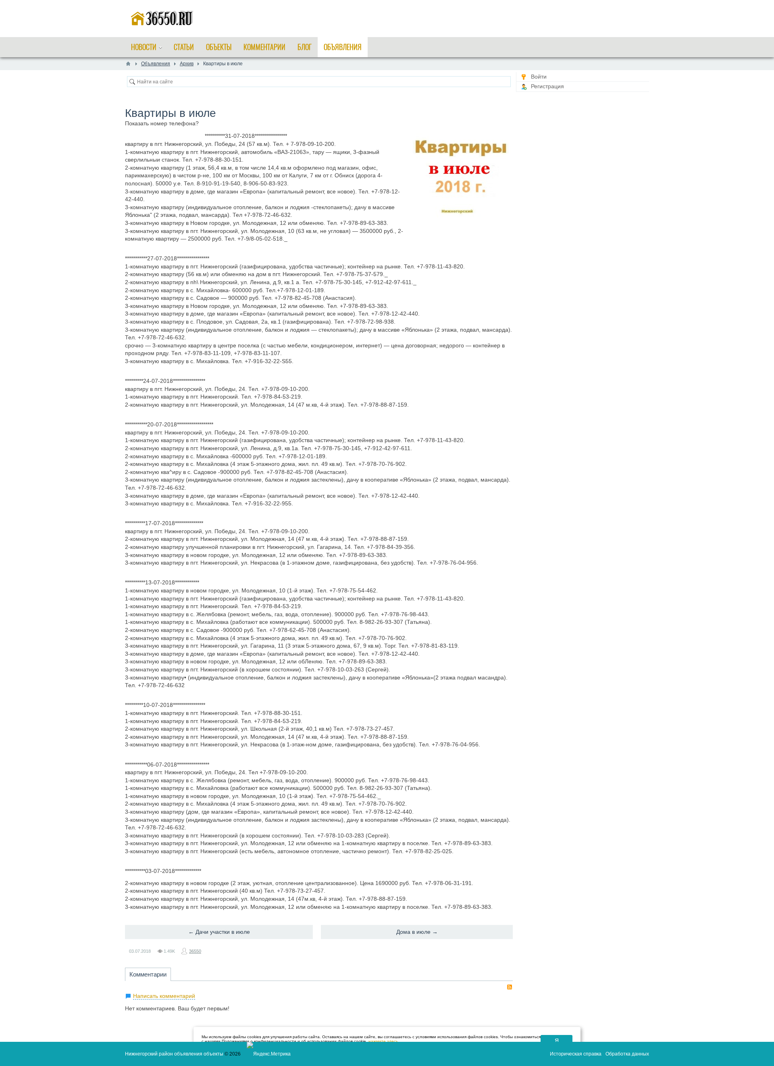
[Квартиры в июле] (461, 172)
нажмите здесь (383, 1041)
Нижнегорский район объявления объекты (174, 1054)
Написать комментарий (164, 996)
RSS (509, 987)
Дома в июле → (417, 932)
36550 (195, 951)
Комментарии (147, 974)
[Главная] (128, 63)
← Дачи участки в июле (219, 932)
